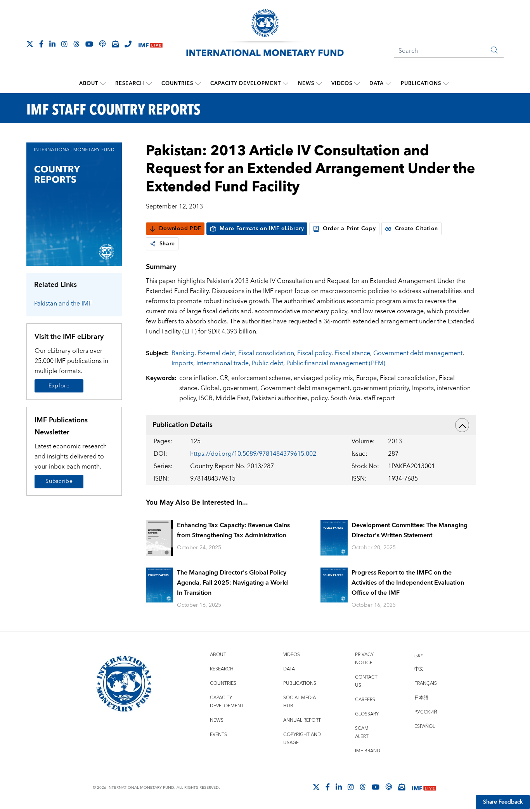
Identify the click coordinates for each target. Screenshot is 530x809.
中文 (419, 669)
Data (376, 83)
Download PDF (180, 228)
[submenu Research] (149, 83)
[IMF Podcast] (102, 43)
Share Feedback (503, 802)
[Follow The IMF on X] (29, 43)
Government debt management (417, 353)
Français (425, 683)
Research (129, 83)
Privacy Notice (364, 659)
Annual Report (302, 720)
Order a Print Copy (349, 228)
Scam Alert (362, 732)
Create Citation (416, 228)
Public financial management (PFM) (335, 363)
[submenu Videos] (357, 83)
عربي (418, 655)
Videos (341, 83)
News (306, 83)
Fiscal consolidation (266, 353)
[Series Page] (74, 204)
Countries (177, 83)
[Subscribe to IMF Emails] (115, 43)
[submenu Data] (388, 83)
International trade (222, 363)
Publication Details (182, 425)
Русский (425, 712)
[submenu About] (102, 83)
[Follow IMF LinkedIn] (52, 43)
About (88, 83)
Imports (182, 363)
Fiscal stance (352, 353)
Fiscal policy (314, 353)
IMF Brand (367, 751)
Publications (421, 83)
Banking (182, 353)
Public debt (267, 363)
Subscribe (59, 481)
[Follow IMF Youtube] (89, 43)
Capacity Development (245, 83)
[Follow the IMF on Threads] (76, 43)
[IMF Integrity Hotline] (128, 43)
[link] (152, 243)
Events (218, 735)
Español (424, 726)
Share (167, 243)
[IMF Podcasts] (388, 786)
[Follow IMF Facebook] (41, 43)
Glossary (367, 714)
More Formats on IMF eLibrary (262, 228)
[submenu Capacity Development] (285, 83)
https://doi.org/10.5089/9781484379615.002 (253, 453)
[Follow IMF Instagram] (64, 43)
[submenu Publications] (445, 83)
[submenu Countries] (198, 83)
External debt (216, 353)
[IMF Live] (150, 44)
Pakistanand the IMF (63, 303)
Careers (365, 700)
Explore (59, 386)
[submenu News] (319, 83)
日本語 (421, 698)
